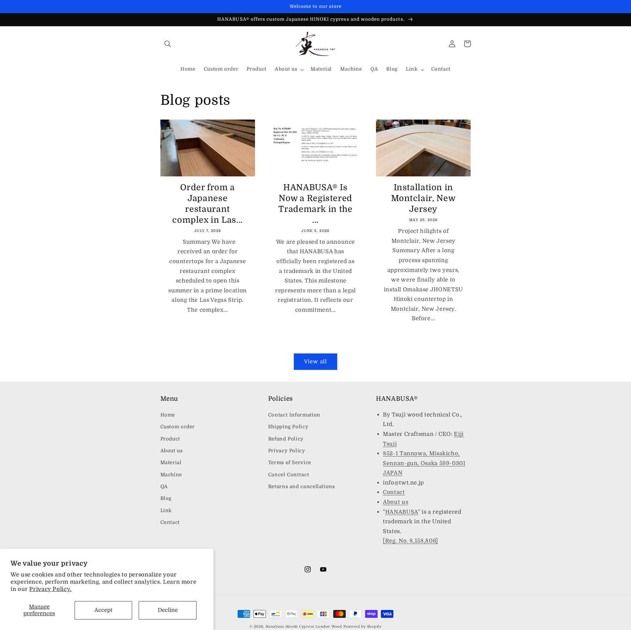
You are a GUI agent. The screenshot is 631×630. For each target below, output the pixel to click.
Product (170, 439)
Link (166, 510)
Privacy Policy (286, 451)
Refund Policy (286, 439)
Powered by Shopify (362, 627)
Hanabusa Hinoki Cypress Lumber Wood (304, 627)
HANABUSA (401, 512)
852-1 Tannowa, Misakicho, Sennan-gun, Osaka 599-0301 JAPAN (424, 463)
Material (171, 462)
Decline (168, 610)
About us (171, 451)
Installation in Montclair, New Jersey (423, 198)
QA (164, 486)
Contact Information (294, 415)
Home (167, 415)
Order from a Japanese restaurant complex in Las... (207, 203)
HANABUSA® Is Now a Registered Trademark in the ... (315, 203)
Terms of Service (289, 462)
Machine (171, 475)
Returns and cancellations (301, 486)
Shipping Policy (288, 427)
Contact (170, 522)
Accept (103, 610)
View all (315, 362)
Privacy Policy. (50, 589)
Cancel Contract (288, 475)
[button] (167, 43)
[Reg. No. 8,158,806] (410, 541)
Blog (166, 498)
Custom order (177, 427)
